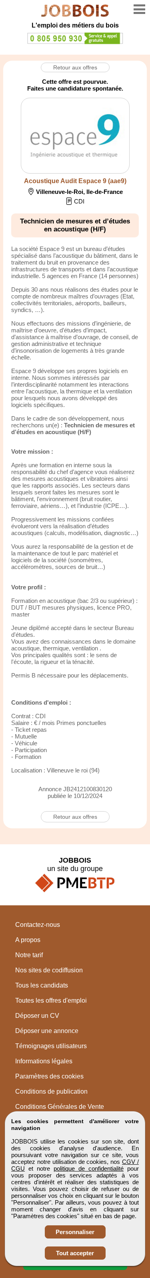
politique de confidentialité (89, 1168)
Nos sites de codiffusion (49, 970)
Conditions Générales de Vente (59, 1106)
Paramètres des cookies (49, 1076)
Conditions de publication (51, 1091)
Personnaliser (75, 1232)
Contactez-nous (37, 924)
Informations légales (43, 1061)
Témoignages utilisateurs (51, 1046)
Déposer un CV (37, 1015)
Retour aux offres (75, 67)
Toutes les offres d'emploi (51, 1000)
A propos (27, 939)
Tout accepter (75, 1253)
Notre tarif (29, 955)
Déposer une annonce (46, 1030)
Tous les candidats (41, 985)
